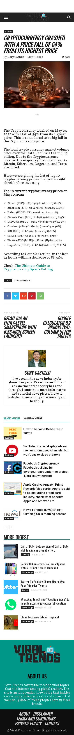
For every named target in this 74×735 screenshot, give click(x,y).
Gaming (25, 554)
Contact (52, 723)
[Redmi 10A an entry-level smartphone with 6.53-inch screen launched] (11, 569)
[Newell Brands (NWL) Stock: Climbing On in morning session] (13, 514)
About (24, 713)
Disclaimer (42, 713)
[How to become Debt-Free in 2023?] (13, 433)
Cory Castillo (16, 57)
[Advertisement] (37, 6)
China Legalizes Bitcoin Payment (40, 617)
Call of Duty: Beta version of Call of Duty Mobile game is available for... (44, 548)
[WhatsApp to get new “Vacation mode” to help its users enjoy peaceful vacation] (11, 605)
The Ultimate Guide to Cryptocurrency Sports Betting (28, 267)
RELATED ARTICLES (12, 418)
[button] (69, 17)
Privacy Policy (28, 723)
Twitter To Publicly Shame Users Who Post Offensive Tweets (43, 583)
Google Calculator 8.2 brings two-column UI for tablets (56, 327)
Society (25, 590)
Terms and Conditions (35, 718)
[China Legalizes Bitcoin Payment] (11, 622)
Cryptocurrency (22, 280)
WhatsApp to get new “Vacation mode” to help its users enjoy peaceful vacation (45, 601)
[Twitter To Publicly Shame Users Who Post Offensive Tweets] (11, 587)
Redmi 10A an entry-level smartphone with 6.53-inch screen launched (20, 327)
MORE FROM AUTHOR (33, 418)
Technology (27, 572)
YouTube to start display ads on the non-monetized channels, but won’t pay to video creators (45, 450)
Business (8, 31)
